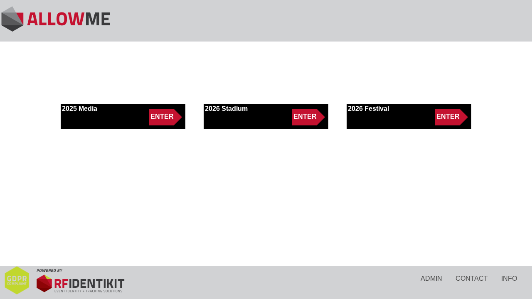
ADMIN (431, 278)
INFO (509, 278)
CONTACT (472, 278)
